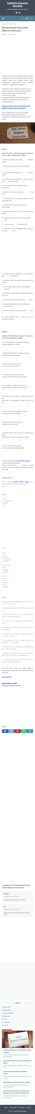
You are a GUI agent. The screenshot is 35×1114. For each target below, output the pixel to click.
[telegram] (30, 731)
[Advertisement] (17, 55)
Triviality (6, 1022)
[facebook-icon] (17, 12)
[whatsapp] (24, 731)
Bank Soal (7, 1007)
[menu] (4, 18)
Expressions (7, 1010)
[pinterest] (17, 731)
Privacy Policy (13, 1107)
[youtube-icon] (19, 12)
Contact (28, 1107)
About (6, 1107)
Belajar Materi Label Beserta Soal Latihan (16, 1082)
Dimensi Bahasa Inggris (17, 5)
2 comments (11, 34)
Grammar (7, 1016)
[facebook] (5, 731)
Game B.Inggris (8, 1013)
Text (5, 1019)
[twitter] (11, 731)
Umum (6, 1025)
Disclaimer (22, 1107)
